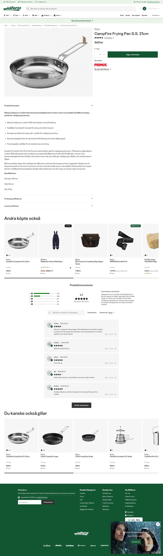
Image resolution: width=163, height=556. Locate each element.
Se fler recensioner (81, 405)
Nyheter (144, 15)
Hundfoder (83, 506)
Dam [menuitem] (16, 15)
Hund (82, 496)
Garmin (112, 259)
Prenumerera (48, 502)
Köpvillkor (105, 509)
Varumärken (136, 15)
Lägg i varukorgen (132, 54)
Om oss (127, 493)
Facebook (130, 512)
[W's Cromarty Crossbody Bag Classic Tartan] (90, 240)
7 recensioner (108, 38)
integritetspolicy (42, 497)
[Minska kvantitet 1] (96, 55)
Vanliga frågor (107, 500)
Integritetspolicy (130, 503)
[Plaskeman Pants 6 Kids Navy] (56, 240)
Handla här (136, 542)
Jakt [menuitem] (35, 15)
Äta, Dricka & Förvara (23, 25)
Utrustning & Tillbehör (87, 503)
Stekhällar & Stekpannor (51, 25)
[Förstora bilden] (48, 62)
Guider (128, 15)
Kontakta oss (155, 15)
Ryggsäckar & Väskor (86, 509)
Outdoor (13, 25)
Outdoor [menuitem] (46, 15)
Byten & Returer (107, 496)
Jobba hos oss (129, 496)
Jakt (81, 500)
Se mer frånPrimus (101, 69)
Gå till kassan (152, 8)
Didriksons (44, 259)
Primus (97, 29)
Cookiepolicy (129, 506)
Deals (122, 15)
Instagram (130, 515)
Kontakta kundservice (153, 2)
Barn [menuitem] (26, 15)
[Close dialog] (158, 524)
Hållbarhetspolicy (131, 500)
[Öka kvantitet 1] (104, 55)
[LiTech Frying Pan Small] (90, 435)
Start (6, 25)
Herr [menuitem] (7, 15)
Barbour (77, 259)
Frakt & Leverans (107, 503)
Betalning (105, 506)
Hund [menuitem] (58, 15)
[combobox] (112, 312)
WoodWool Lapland (149, 259)
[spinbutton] (100, 55)
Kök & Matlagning (36, 25)
